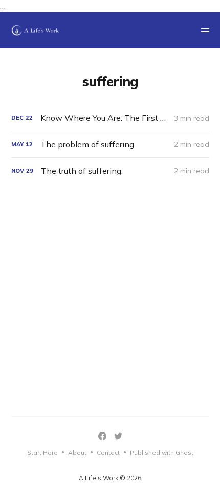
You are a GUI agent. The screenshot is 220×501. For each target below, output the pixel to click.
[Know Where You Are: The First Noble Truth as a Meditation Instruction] (110, 118)
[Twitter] (118, 436)
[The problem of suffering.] (110, 144)
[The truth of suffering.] (110, 171)
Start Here (42, 453)
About (77, 453)
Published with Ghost (161, 453)
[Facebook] (102, 436)
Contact (108, 453)
